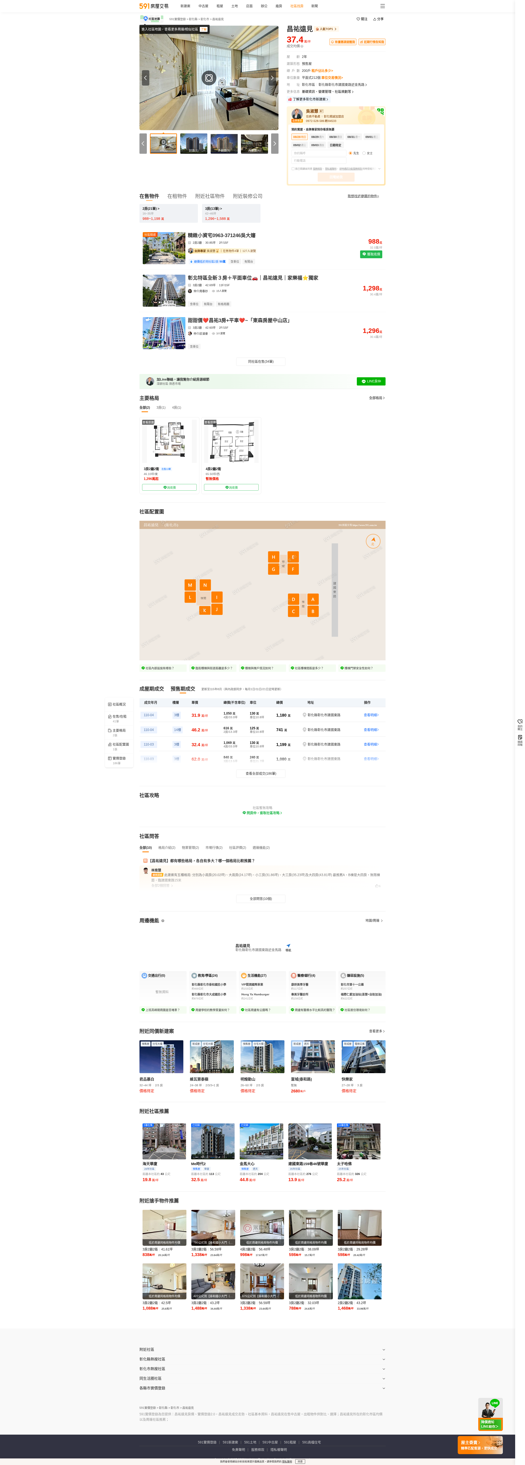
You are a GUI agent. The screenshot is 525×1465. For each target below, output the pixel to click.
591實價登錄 (207, 1442)
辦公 (264, 6)
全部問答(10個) (261, 899)
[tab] (151, 688)
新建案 (185, 6)
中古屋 (203, 6)
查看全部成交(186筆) (261, 773)
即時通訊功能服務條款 (350, 168)
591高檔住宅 (311, 1442)
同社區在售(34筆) (261, 361)
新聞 (314, 6)
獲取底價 (373, 254)
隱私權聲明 (330, 168)
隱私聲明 (287, 1461)
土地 (234, 6)
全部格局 (375, 398)
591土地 (250, 1442)
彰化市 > (206, 19)
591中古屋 (270, 1442)
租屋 (220, 6)
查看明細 (370, 715)
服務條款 (317, 168)
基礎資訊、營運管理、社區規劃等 (326, 91)
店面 (249, 6)
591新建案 (230, 1442)
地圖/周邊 (372, 920)
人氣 (326, 29)
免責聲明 (238, 1449)
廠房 (279, 6)
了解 (204, 29)
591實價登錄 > (178, 19)
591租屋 (290, 1442)
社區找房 (297, 6)
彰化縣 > (194, 19)
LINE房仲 (374, 381)
